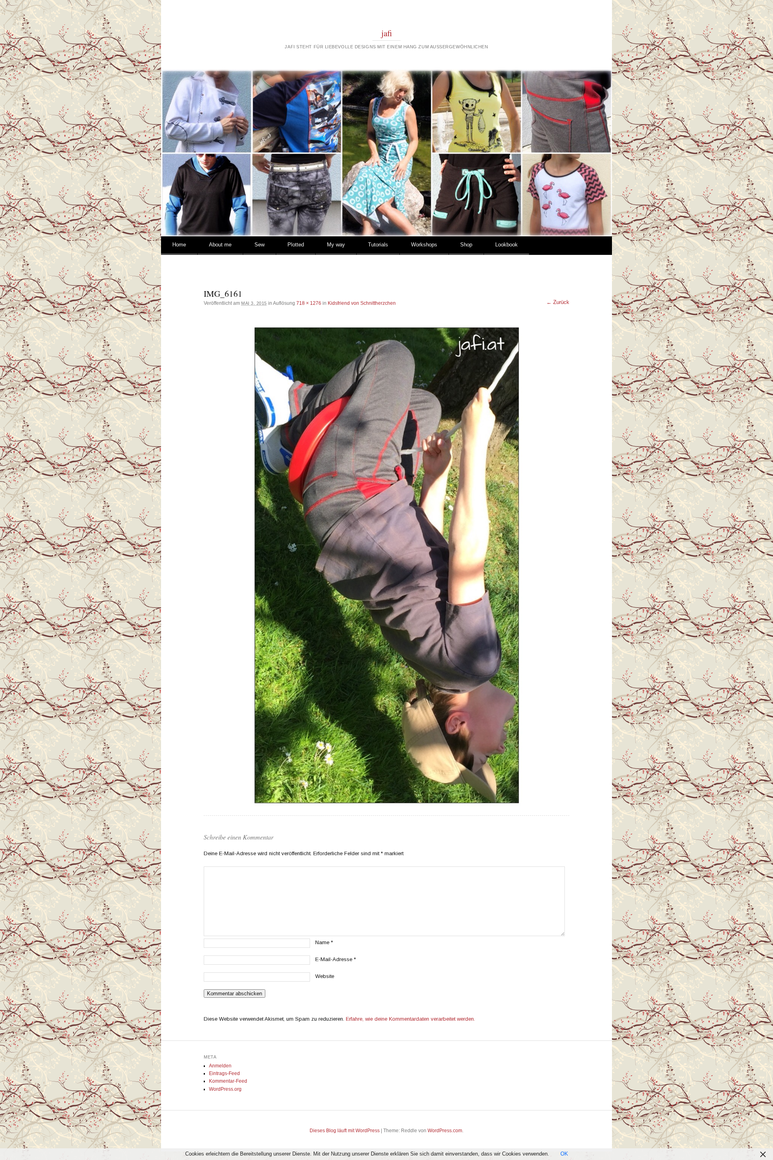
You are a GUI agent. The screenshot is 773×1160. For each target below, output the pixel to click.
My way (336, 245)
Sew (259, 245)
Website (324, 976)
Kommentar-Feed (228, 1081)
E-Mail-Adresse (335, 959)
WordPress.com (445, 1130)
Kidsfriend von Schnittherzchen (362, 303)
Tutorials (378, 245)
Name (324, 942)
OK (564, 1154)
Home (179, 245)
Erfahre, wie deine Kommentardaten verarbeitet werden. (410, 1019)
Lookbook (506, 245)
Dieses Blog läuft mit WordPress (345, 1130)
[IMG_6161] (386, 565)
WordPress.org (225, 1089)
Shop (466, 245)
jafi (386, 33)
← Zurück (557, 302)
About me (220, 245)
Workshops (424, 245)
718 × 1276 (308, 303)
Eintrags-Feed (224, 1073)
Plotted (295, 245)
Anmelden (220, 1066)
